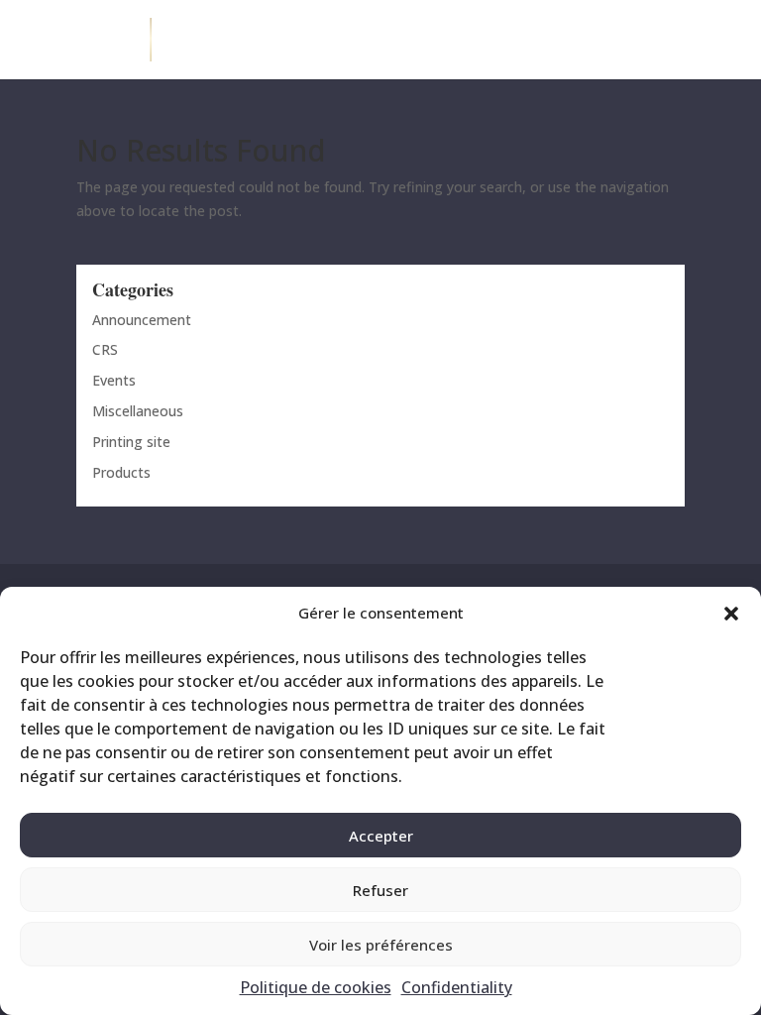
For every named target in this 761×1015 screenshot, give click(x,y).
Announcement (141, 319)
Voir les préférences (381, 945)
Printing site (131, 441)
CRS (105, 349)
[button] (731, 613)
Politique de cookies (315, 987)
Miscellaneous (137, 410)
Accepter (381, 836)
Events (114, 380)
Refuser (380, 890)
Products (121, 472)
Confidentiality (456, 987)
